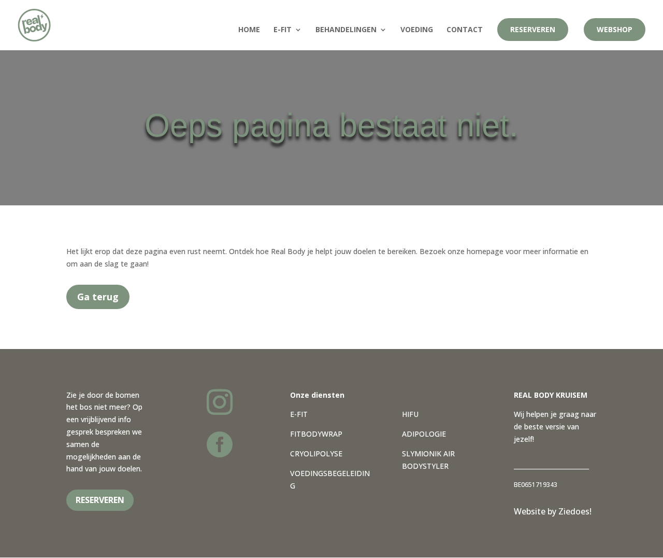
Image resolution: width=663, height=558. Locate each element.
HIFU (410, 414)
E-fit (282, 30)
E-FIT (299, 414)
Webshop (614, 29)
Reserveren (532, 29)
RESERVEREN (100, 500)
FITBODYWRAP (316, 434)
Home (249, 30)
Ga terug (98, 296)
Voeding (416, 30)
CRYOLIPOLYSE (316, 453)
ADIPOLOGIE (424, 434)
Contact (464, 30)
